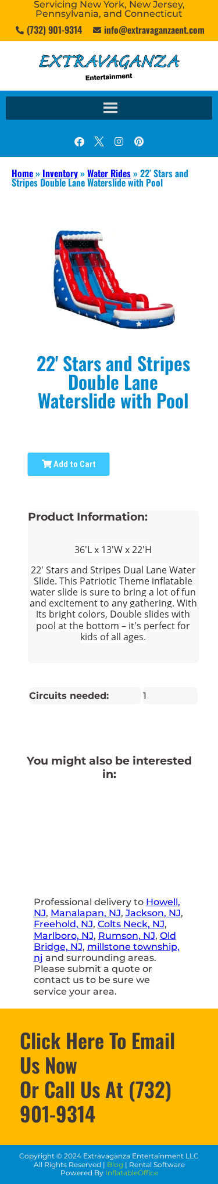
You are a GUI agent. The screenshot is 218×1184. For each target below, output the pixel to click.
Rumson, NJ (126, 935)
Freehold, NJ (63, 924)
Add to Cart (74, 464)
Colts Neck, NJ (131, 924)
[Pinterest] (139, 141)
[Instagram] (119, 141)
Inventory (60, 173)
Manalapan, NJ (86, 913)
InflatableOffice (131, 1172)
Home (22, 173)
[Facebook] (80, 141)
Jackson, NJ (153, 913)
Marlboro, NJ (64, 935)
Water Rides (109, 173)
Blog (115, 1164)
